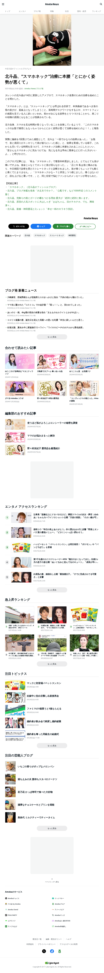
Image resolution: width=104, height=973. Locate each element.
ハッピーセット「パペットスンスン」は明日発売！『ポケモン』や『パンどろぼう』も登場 (84, 627)
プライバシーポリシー (47, 944)
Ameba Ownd (13, 910)
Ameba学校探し (60, 926)
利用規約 (30, 944)
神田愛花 (72, 235)
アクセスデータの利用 (68, 944)
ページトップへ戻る (52, 882)
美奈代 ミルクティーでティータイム (36, 817)
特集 (52, 11)
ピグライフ (11, 921)
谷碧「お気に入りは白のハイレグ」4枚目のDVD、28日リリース (21, 626)
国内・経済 (81, 11)
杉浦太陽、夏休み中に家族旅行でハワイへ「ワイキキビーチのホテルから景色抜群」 (45, 327)
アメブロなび (12, 926)
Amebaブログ (60, 904)
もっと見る (52, 337)
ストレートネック (57, 235)
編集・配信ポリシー (54, 939)
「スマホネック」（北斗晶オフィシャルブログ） (32, 187)
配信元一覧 (37, 939)
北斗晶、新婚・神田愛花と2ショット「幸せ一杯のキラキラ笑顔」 (41, 208)
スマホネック (39, 235)
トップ (7, 11)
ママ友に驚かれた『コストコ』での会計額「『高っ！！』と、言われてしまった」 (44, 304)
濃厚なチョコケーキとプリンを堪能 (36, 804)
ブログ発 (37, 11)
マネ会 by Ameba (14, 904)
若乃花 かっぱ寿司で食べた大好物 (35, 791)
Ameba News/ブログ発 (33, 88)
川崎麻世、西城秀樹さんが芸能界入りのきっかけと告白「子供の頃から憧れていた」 (45, 297)
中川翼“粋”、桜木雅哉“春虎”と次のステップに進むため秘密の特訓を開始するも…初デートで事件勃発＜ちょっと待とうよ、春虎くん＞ (21, 656)
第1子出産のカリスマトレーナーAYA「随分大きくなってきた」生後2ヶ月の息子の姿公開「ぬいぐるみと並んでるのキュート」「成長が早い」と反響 (65, 562)
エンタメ (22, 11)
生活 (67, 11)
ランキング (96, 11)
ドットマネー (59, 898)
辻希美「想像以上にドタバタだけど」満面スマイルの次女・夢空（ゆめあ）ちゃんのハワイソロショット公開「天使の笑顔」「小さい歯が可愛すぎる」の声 (65, 517)
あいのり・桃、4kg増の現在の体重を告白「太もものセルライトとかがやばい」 (43, 312)
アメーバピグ (59, 910)
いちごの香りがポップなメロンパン (36, 766)
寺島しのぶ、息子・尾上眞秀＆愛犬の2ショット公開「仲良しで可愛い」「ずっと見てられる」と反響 (85, 655)
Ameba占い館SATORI (62, 921)
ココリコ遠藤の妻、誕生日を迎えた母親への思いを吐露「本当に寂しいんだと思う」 (45, 320)
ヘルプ (68, 939)
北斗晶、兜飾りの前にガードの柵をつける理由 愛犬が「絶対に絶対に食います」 (48, 197)
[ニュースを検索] (100, 4)
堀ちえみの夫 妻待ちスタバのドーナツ (37, 779)
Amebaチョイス (13, 898)
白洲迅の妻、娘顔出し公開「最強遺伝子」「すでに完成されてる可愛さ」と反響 (53, 627)
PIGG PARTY (12, 915)
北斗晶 (27, 235)
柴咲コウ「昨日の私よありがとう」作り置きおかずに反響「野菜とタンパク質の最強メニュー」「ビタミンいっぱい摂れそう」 (65, 531)
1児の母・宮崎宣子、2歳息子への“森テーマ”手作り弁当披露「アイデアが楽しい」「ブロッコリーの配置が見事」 (53, 656)
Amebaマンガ (60, 915)
